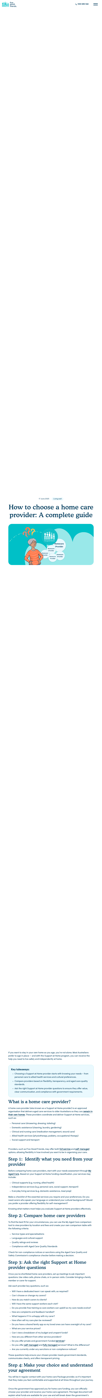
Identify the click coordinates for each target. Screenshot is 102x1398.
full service (65, 1149)
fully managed (50, 1345)
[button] (95, 4)
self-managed (82, 1149)
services (60, 1341)
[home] (9, 4)
